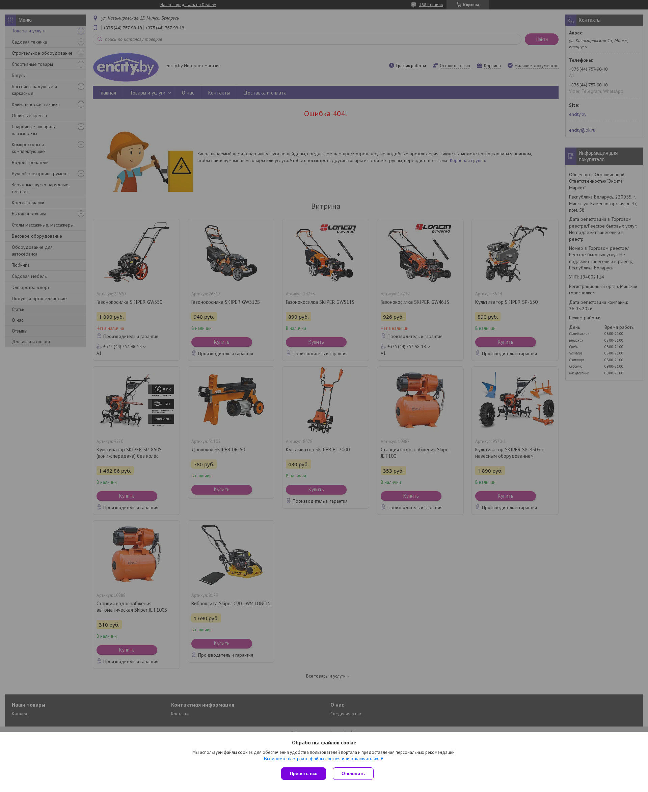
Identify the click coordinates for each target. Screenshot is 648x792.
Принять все (303, 773)
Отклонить (353, 773)
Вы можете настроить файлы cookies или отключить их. (322, 758)
